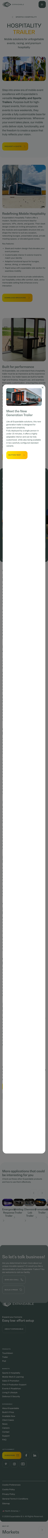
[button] (42, 387)
